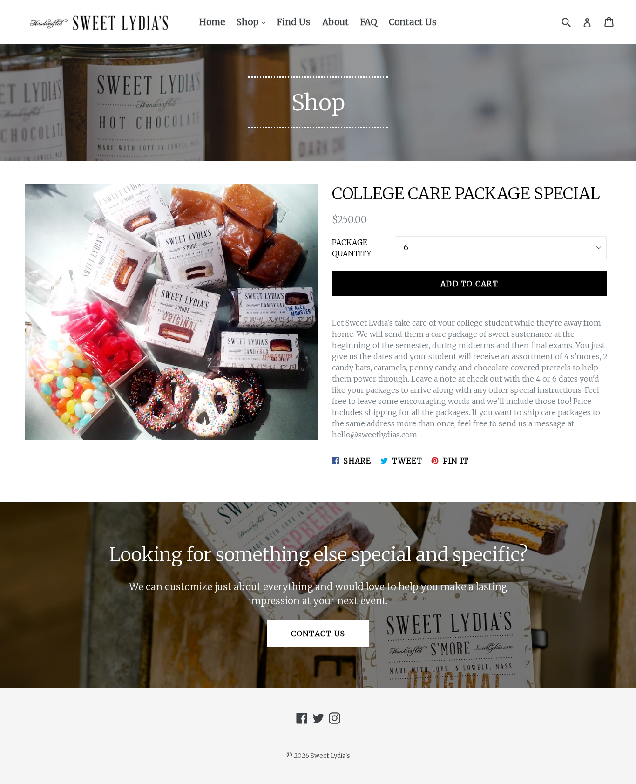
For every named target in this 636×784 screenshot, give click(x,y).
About (335, 21)
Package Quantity (352, 248)
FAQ (368, 21)
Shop (253, 21)
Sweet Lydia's (330, 756)
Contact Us (413, 21)
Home (212, 21)
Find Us (294, 21)
